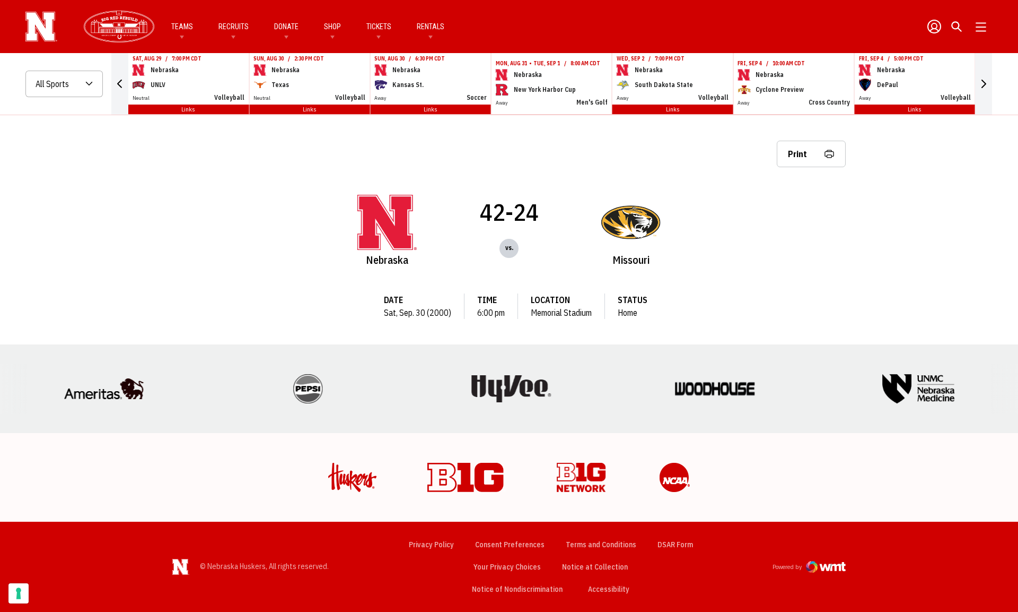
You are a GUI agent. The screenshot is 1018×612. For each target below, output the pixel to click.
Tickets (378, 26)
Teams (182, 26)
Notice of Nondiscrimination (517, 589)
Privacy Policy (431, 544)
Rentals (430, 26)
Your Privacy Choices (507, 567)
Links (188, 109)
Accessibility (608, 589)
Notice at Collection (595, 567)
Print (797, 154)
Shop (332, 26)
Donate (286, 26)
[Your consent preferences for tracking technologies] (18, 593)
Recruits (233, 26)
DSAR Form (675, 544)
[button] (119, 84)
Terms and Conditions (601, 544)
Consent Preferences (510, 544)
